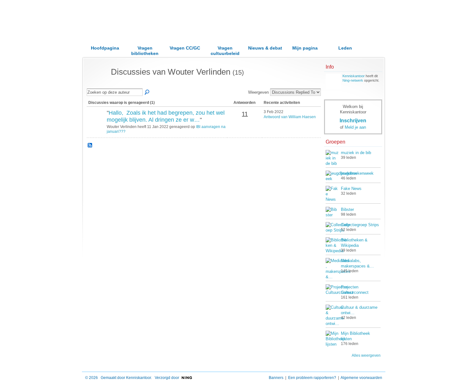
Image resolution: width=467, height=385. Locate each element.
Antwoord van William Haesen (290, 117)
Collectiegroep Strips (360, 224)
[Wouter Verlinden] (97, 83)
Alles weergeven (366, 355)
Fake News (351, 188)
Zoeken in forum (147, 92)
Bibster (347, 209)
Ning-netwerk (352, 80)
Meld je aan (355, 127)
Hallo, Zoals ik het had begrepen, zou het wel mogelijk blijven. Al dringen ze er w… (166, 116)
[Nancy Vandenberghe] (96, 123)
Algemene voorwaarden (361, 377)
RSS (90, 145)
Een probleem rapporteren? (312, 377)
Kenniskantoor (353, 76)
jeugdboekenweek (357, 173)
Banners (276, 377)
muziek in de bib (356, 152)
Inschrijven (353, 120)
